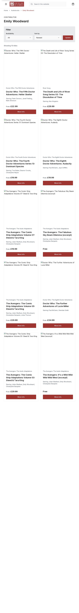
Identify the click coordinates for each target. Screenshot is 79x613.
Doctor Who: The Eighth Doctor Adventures (57, 157)
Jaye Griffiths (63, 168)
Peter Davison (17, 98)
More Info (21, 112)
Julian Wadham (17, 242)
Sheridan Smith (64, 310)
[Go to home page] (17, 4)
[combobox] (19, 37)
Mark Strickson (11, 100)
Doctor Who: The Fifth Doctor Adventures (20, 88)
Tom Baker (15, 170)
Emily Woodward (28, 242)
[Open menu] (6, 4)
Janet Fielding (27, 98)
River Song (46, 88)
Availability (10, 33)
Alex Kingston (53, 101)
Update (68, 37)
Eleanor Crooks (25, 170)
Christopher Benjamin (13, 244)
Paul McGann (53, 168)
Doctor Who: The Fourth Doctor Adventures (21, 157)
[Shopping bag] (73, 4)
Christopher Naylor (12, 172)
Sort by (37, 33)
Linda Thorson (26, 315)
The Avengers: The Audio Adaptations (19, 228)
